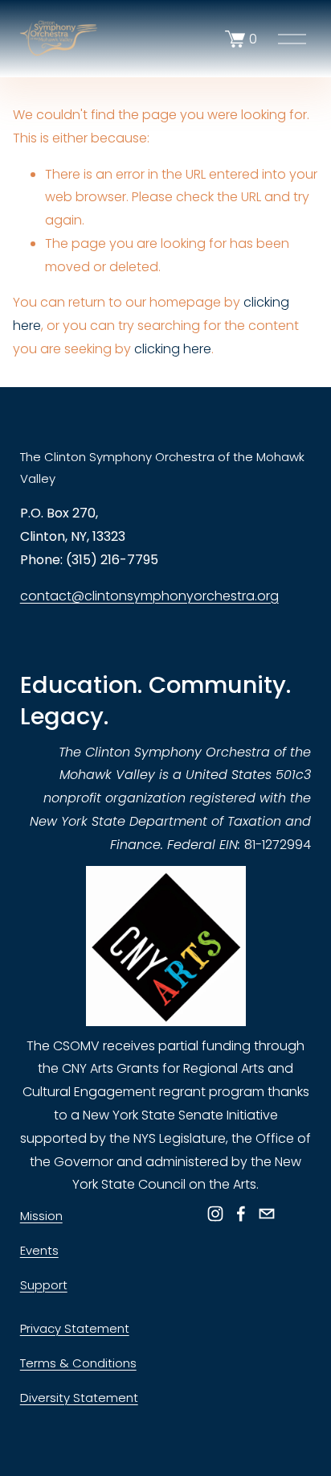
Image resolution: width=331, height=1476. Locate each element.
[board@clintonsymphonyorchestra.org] (267, 1214)
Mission (41, 1215)
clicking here (172, 349)
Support (43, 1284)
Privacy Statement (74, 1328)
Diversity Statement (79, 1397)
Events (39, 1250)
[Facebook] (241, 1214)
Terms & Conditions (78, 1362)
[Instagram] (215, 1214)
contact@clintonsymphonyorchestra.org (149, 596)
